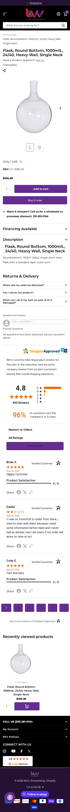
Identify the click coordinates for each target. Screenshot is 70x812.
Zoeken (63, 25)
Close (35, 721)
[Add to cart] (26, 706)
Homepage (9, 34)
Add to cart (40, 189)
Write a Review (35, 446)
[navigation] (30, 147)
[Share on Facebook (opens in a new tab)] (19, 492)
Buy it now (35, 200)
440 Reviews (24, 402)
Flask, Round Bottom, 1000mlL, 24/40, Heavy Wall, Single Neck (21, 690)
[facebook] (21, 751)
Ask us (40, 60)
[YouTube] (13, 751)
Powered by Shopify (43, 780)
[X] (29, 751)
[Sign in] (58, 14)
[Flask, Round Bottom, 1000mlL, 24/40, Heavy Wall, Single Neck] (21, 659)
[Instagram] (4, 751)
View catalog (5, 14)
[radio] (50, 388)
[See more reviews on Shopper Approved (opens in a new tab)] (31, 492)
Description (13, 239)
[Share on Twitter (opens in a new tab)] (25, 492)
